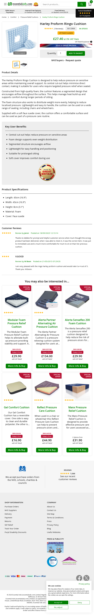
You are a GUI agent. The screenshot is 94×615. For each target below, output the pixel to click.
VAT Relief (9, 525)
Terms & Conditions (55, 517)
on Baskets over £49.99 (59, 11)
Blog (49, 528)
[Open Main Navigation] (5, 4)
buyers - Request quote (66, 60)
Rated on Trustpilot (84, 13)
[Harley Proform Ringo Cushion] (16, 64)
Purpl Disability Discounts (15, 532)
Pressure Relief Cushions (29, 17)
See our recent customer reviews (68, 478)
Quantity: (52, 53)
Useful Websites (53, 532)
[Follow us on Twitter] (86, 580)
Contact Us (51, 510)
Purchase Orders (12, 506)
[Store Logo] (20, 4)
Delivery (8, 514)
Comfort (13, 17)
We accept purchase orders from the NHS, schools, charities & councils (22, 480)
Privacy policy (84, 584)
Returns (8, 521)
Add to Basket (76, 53)
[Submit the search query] (81, 4)
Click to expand (20, 53)
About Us (51, 506)
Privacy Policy (53, 525)
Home (4, 17)
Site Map (50, 514)
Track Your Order (12, 528)
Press (49, 521)
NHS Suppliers (11, 510)
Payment (8, 517)
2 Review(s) (58, 28)
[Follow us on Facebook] (79, 580)
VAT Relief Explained (82, 42)
